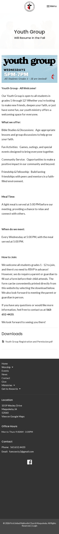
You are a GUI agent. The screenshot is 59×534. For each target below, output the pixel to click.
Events (5, 370)
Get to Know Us (10, 388)
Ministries (7, 385)
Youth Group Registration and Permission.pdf (29, 341)
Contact (6, 378)
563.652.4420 (17, 447)
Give (4, 381)
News (4, 374)
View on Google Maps (13, 416)
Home (5, 363)
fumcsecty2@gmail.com (21, 451)
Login (34, 525)
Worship (6, 367)
